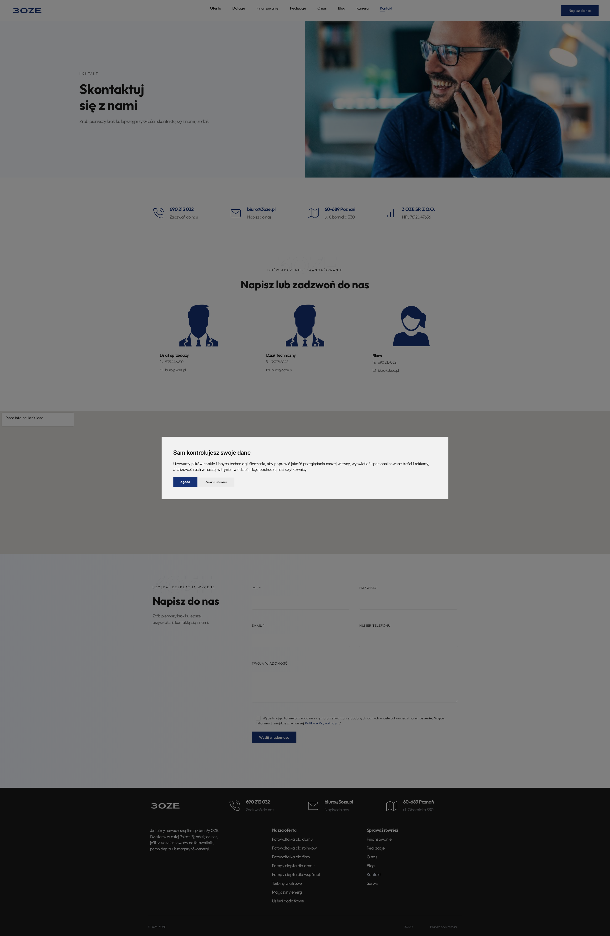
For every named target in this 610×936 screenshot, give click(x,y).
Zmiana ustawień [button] (216, 482)
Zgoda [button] (185, 482)
